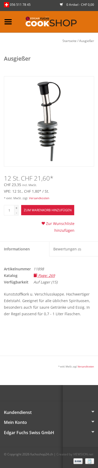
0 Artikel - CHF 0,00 (80, 4)
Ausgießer (86, 41)
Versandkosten (39, 198)
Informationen (17, 248)
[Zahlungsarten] (77, 461)
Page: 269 (46, 275)
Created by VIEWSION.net (74, 454)
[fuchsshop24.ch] (57, 21)
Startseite (69, 41)
